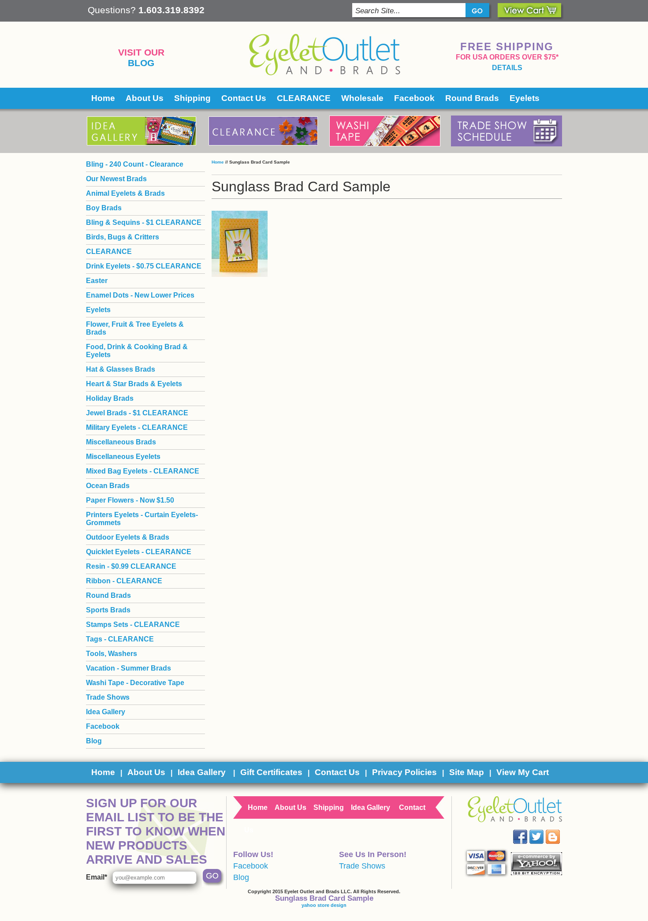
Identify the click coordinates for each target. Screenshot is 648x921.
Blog (141, 63)
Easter (97, 280)
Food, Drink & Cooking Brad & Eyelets (137, 350)
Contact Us (243, 98)
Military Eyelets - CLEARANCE (137, 427)
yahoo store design (324, 905)
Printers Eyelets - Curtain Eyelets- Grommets (142, 518)
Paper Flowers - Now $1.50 (130, 500)
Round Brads (472, 98)
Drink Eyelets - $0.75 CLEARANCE (143, 266)
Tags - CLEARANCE (120, 639)
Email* (96, 877)
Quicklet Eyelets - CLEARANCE (138, 552)
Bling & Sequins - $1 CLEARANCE (143, 222)
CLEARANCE (304, 98)
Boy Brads (104, 208)
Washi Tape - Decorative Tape (135, 682)
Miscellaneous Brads (121, 442)
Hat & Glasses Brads (120, 369)
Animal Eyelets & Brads (125, 193)
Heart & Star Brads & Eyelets (134, 384)
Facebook (414, 98)
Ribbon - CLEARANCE (124, 581)
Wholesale (362, 98)
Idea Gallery (105, 712)
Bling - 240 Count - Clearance (134, 164)
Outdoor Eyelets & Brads (127, 537)
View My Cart (522, 772)
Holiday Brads (110, 398)
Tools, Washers (111, 653)
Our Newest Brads (116, 179)
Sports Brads (108, 610)
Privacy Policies (404, 772)
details (507, 67)
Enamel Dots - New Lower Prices (140, 295)
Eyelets (525, 98)
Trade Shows (108, 697)
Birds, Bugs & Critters (122, 237)
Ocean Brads (108, 485)
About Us (145, 98)
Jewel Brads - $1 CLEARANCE (137, 413)
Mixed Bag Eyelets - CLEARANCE (142, 471)
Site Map (466, 772)
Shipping (192, 98)
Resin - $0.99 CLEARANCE (131, 566)
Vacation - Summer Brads (128, 668)
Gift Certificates (271, 772)
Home (103, 98)
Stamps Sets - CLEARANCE (133, 624)
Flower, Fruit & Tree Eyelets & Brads (135, 328)
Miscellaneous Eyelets (123, 456)
